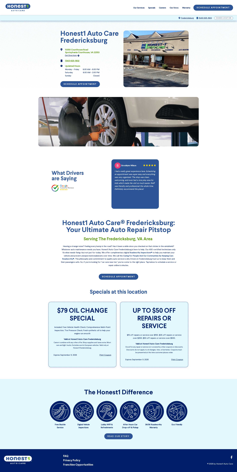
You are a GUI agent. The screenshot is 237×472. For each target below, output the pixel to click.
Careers (162, 7)
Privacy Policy (71, 460)
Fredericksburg (187, 18)
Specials (151, 7)
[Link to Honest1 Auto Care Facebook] (231, 458)
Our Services (139, 7)
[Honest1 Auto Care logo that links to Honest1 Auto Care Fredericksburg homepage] (18, 7)
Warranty (186, 7)
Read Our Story (118, 436)
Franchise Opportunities (78, 465)
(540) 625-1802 (205, 18)
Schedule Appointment (213, 8)
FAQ (65, 456)
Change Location (224, 18)
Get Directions (71, 55)
